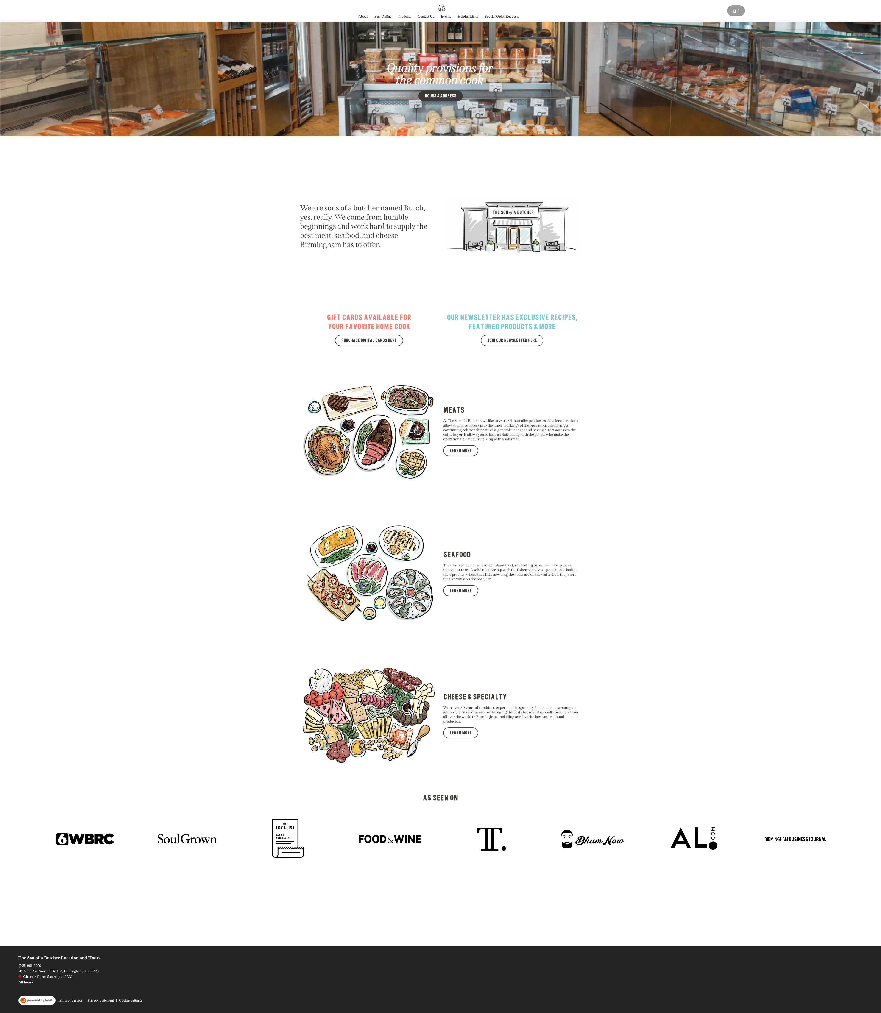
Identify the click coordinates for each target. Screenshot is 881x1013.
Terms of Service (70, 1000)
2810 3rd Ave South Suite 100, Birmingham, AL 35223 (58, 971)
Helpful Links (468, 16)
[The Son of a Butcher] (441, 8)
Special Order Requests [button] (502, 16)
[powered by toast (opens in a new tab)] (36, 1000)
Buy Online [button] (382, 16)
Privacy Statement (101, 1000)
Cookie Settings (130, 1000)
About (363, 16)
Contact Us (426, 16)
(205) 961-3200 (29, 966)
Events (446, 16)
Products (404, 16)
